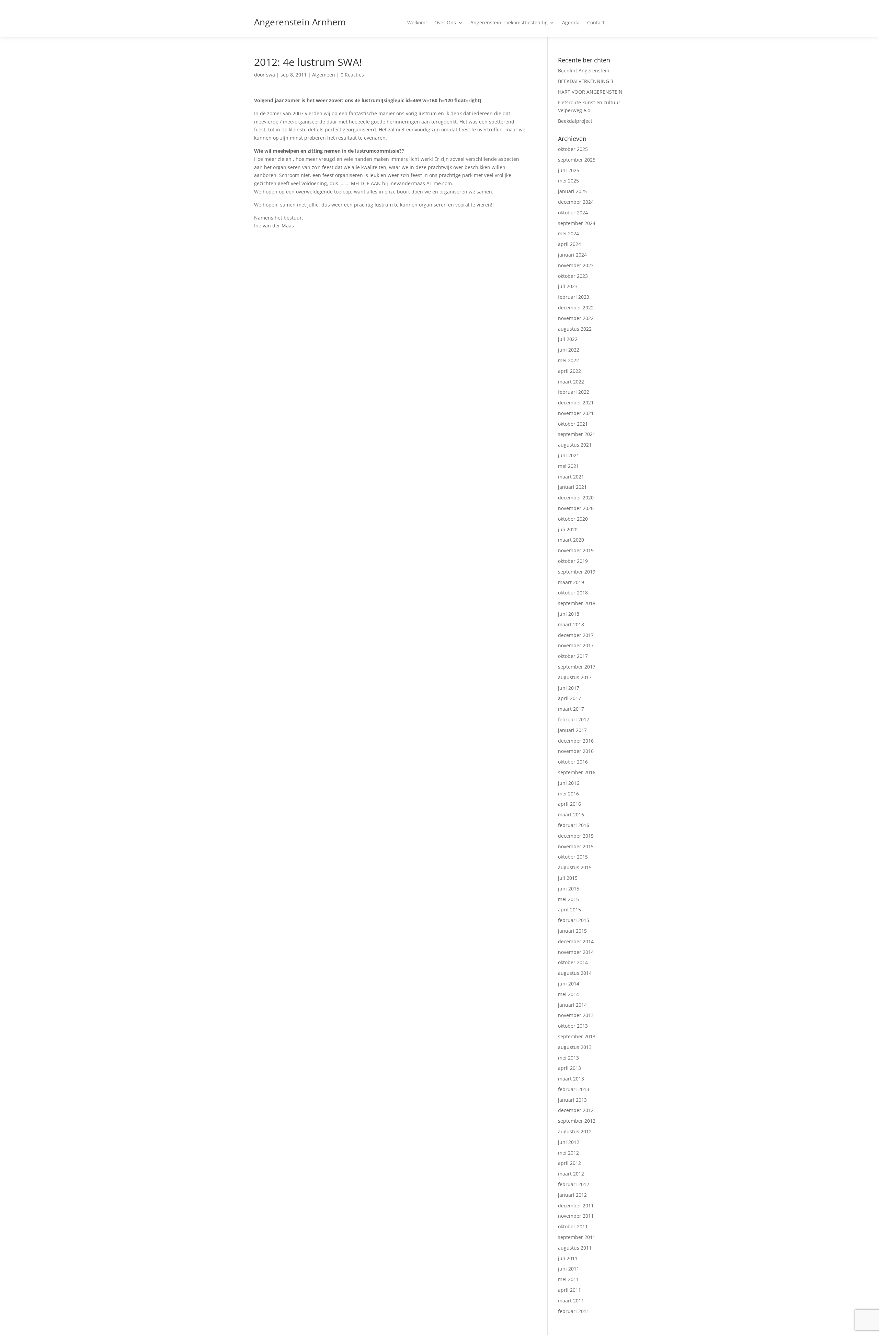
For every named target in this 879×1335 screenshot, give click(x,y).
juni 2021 (568, 455)
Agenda (571, 23)
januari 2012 (572, 1195)
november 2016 (576, 751)
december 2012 (576, 1110)
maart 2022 (571, 381)
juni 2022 (568, 349)
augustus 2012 (575, 1131)
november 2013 (576, 1015)
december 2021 (576, 402)
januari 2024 (572, 254)
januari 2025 (572, 191)
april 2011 (569, 1290)
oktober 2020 (573, 519)
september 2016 (576, 772)
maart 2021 (571, 476)
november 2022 (576, 318)
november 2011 (576, 1216)
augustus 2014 (575, 973)
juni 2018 (568, 614)
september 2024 (576, 223)
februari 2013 (573, 1089)
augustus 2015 (575, 867)
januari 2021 (572, 487)
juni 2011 (568, 1268)
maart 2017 (571, 709)
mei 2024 (568, 233)
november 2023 (576, 265)
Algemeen (323, 74)
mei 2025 (568, 180)
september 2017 (576, 666)
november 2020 (576, 508)
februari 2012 (573, 1184)
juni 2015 (568, 888)
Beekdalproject (575, 121)
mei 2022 (568, 360)
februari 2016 (573, 825)
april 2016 (569, 804)
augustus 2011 (575, 1247)
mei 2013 (568, 1057)
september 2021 (576, 434)
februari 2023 (573, 297)
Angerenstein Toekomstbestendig (509, 23)
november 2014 (576, 952)
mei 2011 (568, 1279)
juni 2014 (568, 983)
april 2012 (569, 1163)
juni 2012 (568, 1142)
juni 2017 (568, 688)
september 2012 (576, 1121)
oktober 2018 (573, 592)
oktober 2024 (573, 212)
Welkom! (417, 23)
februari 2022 (573, 392)
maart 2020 (571, 539)
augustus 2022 (575, 329)
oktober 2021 (573, 424)
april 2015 (569, 909)
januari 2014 (572, 1005)
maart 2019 (571, 582)
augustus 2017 (575, 677)
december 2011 (576, 1205)
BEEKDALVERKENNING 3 (585, 81)
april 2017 (569, 698)
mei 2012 (568, 1152)
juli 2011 (568, 1258)
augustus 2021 (575, 444)
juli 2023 (568, 286)
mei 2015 (568, 899)
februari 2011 (573, 1311)
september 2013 (576, 1036)
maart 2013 (571, 1078)
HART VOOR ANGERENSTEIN (590, 91)
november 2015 (576, 846)
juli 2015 (568, 878)
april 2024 (569, 244)
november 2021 (576, 413)
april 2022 (569, 371)
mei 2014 (568, 994)
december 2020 (576, 497)
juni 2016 (568, 783)
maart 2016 (571, 814)
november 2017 (576, 645)
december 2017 (576, 635)
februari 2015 (573, 920)
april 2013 (569, 1068)
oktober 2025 (573, 149)
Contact (596, 23)
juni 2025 (568, 170)
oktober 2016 (573, 761)
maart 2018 (571, 624)
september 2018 (576, 603)
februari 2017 (573, 719)
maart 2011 (571, 1300)
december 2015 (576, 835)
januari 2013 (572, 1100)
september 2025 (576, 159)
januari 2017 (572, 730)
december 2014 (576, 941)
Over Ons (445, 23)
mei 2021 (568, 466)
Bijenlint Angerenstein (583, 70)
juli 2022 (568, 339)
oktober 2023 (573, 276)
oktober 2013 (573, 1026)
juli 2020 (568, 529)
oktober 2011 (573, 1226)
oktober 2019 (573, 561)
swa (270, 74)
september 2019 (576, 571)
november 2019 (576, 550)
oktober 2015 (573, 856)
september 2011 (576, 1237)
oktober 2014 (573, 962)
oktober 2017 (573, 656)
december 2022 (576, 307)
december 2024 (576, 202)
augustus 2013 (575, 1047)
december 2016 (576, 740)
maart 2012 (571, 1173)
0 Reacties (352, 74)
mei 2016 (568, 793)
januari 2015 (572, 931)
